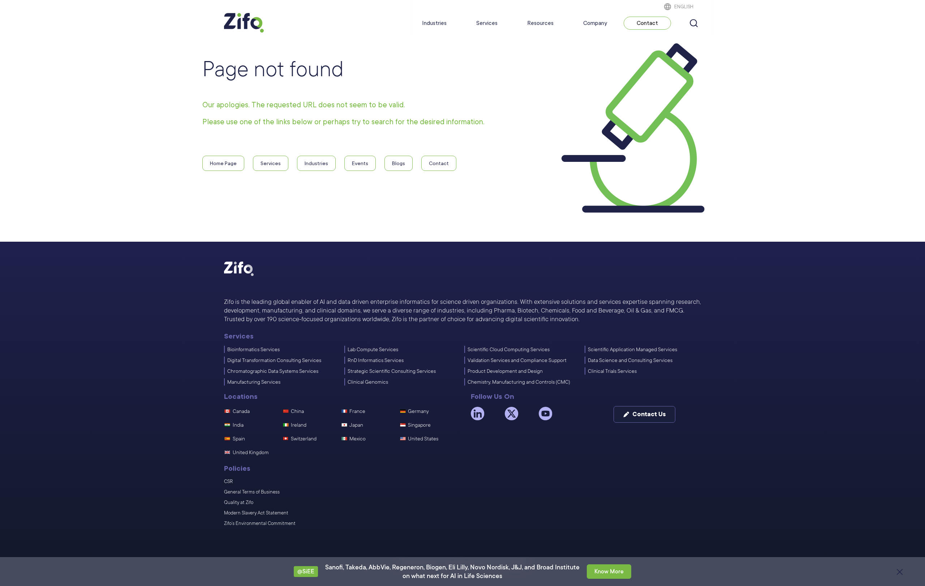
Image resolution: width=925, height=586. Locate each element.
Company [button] (595, 23)
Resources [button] (540, 23)
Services (487, 23)
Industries (434, 23)
